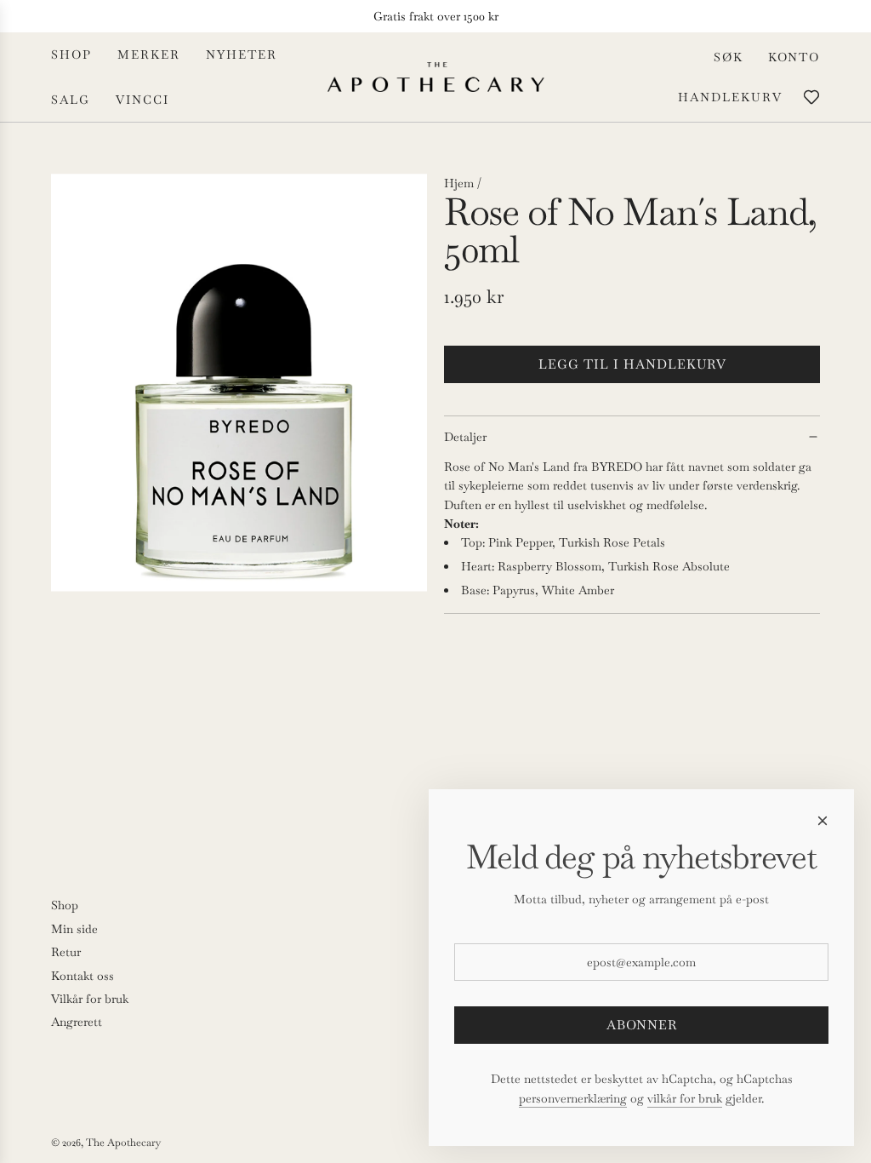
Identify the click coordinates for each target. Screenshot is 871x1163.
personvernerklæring (573, 1098)
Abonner (641, 1025)
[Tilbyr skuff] (811, 97)
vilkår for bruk (684, 1098)
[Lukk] (822, 820)
